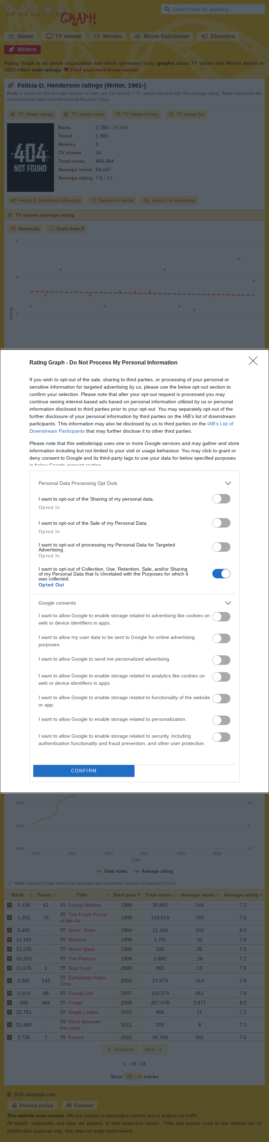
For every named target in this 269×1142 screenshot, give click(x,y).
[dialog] (134, 571)
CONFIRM (84, 770)
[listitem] (134, 483)
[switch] (221, 498)
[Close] (255, 363)
